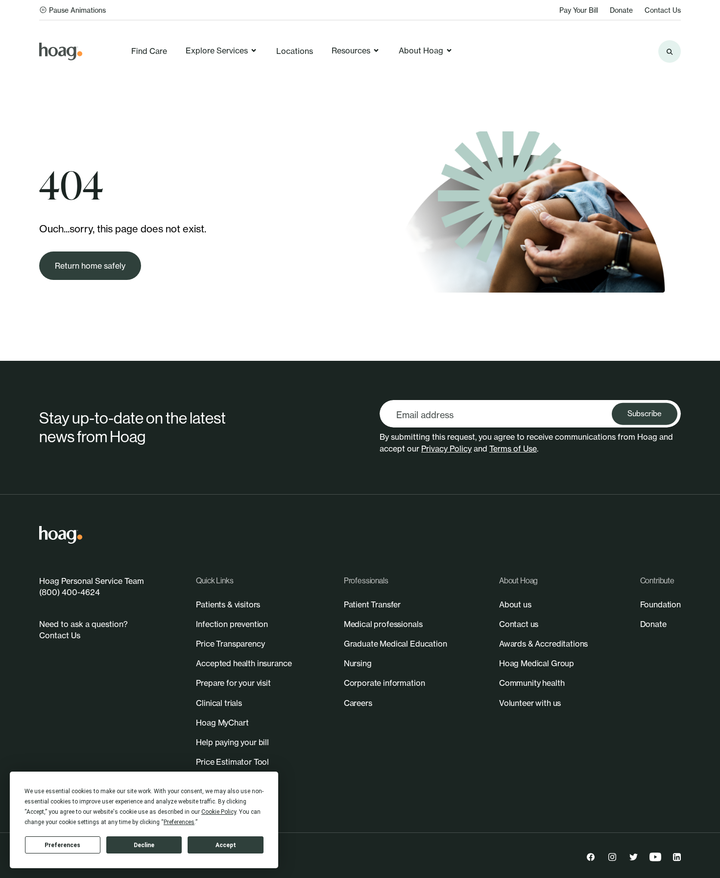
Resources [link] (351, 50)
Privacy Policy (446, 448)
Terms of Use (513, 448)
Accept (226, 845)
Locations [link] (294, 51)
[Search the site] (669, 51)
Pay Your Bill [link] (578, 10)
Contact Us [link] (663, 10)
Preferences (62, 845)
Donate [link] (621, 10)
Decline (144, 845)
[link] (60, 51)
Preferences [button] (179, 822)
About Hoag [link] (421, 50)
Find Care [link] (149, 51)
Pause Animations (77, 10)
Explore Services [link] (217, 50)
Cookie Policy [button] (218, 811)
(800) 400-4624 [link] (69, 592)
